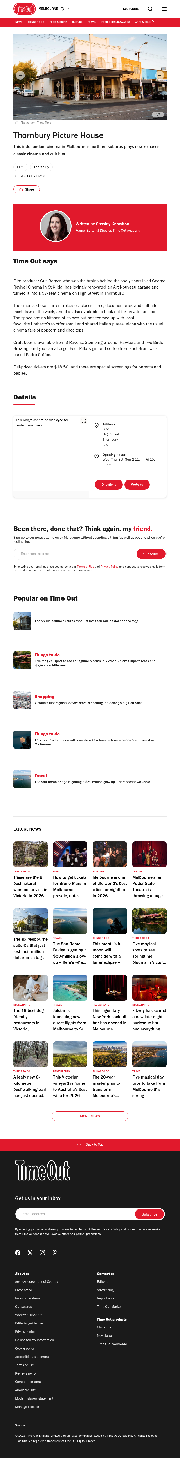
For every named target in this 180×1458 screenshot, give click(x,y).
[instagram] (42, 1252)
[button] (83, 420)
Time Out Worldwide (112, 1344)
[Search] (150, 9)
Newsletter (105, 1336)
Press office (23, 1290)
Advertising (105, 1290)
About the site (25, 1390)
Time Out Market (109, 1307)
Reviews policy (26, 1374)
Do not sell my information (34, 1340)
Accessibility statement (32, 1357)
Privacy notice (25, 1332)
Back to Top (94, 1145)
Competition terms (28, 1382)
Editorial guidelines (29, 1324)
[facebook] (17, 1252)
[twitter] (30, 1252)
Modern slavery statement (34, 1399)
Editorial (103, 1282)
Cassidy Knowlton (112, 224)
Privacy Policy (109, 567)
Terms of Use (85, 567)
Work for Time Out (28, 1315)
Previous (20, 75)
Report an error (108, 1299)
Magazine (104, 1328)
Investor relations (27, 1299)
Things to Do (36, 22)
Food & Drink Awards (115, 22)
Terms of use (24, 1365)
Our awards (23, 1307)
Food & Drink (58, 22)
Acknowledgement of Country (36, 1282)
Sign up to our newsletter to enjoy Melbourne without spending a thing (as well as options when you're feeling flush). (89, 540)
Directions (108, 485)
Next (159, 75)
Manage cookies (27, 1407)
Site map (20, 1425)
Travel (92, 22)
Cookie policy (24, 1349)
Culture (77, 22)
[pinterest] (54, 1252)
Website (137, 485)
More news (90, 1117)
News (18, 22)
